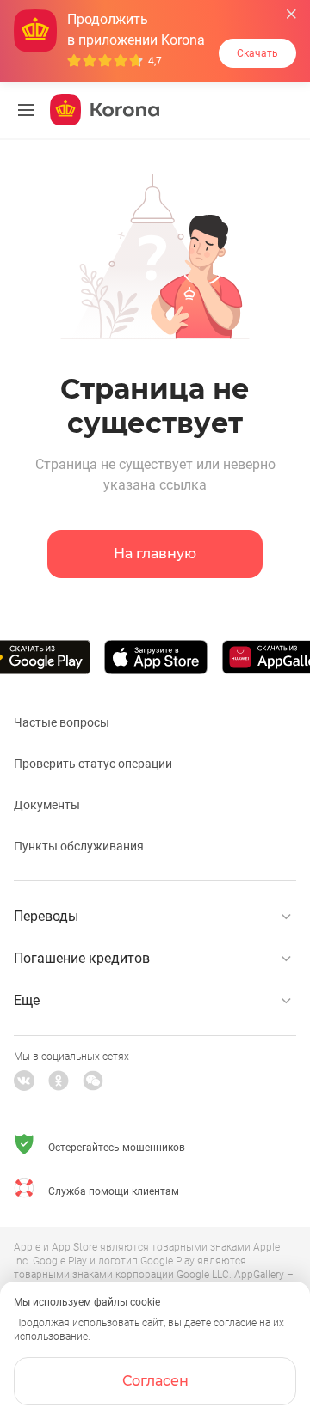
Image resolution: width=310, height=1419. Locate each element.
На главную (155, 553)
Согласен (155, 1381)
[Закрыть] (291, 14)
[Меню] (26, 110)
